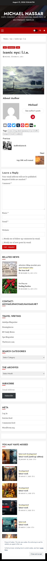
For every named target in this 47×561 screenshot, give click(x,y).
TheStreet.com (8, 342)
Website (5, 230)
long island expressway (21, 131)
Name (5, 213)
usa (18, 47)
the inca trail (24, 270)
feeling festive (25, 286)
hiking (28, 265)
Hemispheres (7, 327)
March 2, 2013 (18, 57)
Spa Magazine (8, 337)
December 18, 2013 (27, 273)
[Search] (40, 30)
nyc (5, 47)
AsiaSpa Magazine (9, 322)
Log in (4, 413)
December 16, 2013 (27, 289)
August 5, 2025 (26, 510)
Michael (7, 57)
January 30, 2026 (26, 459)
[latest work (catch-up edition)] (9, 456)
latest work (22, 454)
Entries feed (7, 418)
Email (5, 221)
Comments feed (8, 423)
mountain (34, 265)
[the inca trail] (9, 269)
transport (11, 47)
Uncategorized (32, 454)
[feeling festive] (9, 286)
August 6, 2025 (26, 493)
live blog (21, 283)
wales (31, 268)
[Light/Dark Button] (35, 30)
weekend (19, 134)
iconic (10, 131)
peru (39, 265)
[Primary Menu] (2, 30)
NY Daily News (8, 332)
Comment (7, 183)
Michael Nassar (23, 13)
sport (20, 268)
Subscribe (44, 30)
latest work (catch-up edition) (31, 456)
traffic (36, 131)
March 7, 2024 (25, 527)
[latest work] (9, 473)
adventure (22, 265)
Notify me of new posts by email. (17, 242)
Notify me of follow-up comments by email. (22, 238)
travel (12, 134)
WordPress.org (8, 427)
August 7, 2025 (26, 476)
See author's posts (32, 110)
